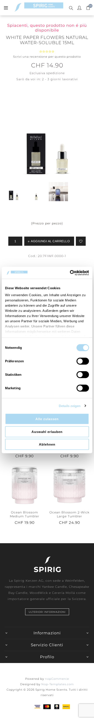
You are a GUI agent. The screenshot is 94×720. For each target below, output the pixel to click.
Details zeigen (69, 406)
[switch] (83, 361)
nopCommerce (57, 678)
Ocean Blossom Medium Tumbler (24, 514)
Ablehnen (47, 444)
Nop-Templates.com (57, 684)
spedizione (55, 73)
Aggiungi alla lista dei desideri (81, 241)
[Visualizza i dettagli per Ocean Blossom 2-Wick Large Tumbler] (69, 485)
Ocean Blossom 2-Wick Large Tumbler (69, 514)
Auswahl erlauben (47, 431)
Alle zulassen (47, 419)
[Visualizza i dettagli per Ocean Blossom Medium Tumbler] (24, 485)
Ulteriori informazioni (47, 611)
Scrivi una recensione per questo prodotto (47, 56)
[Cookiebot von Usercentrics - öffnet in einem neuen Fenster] (70, 273)
